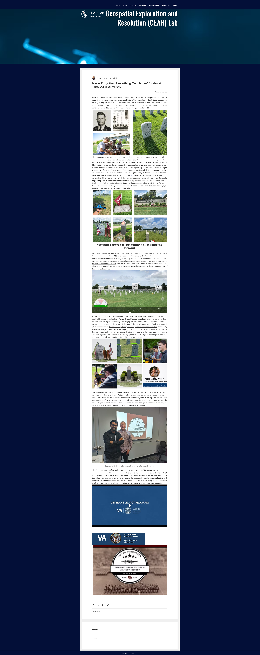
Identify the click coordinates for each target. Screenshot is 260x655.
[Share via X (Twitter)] (98, 605)
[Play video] (129, 291)
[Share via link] (108, 605)
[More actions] (166, 78)
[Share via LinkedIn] (103, 605)
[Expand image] (104, 351)
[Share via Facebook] (93, 605)
